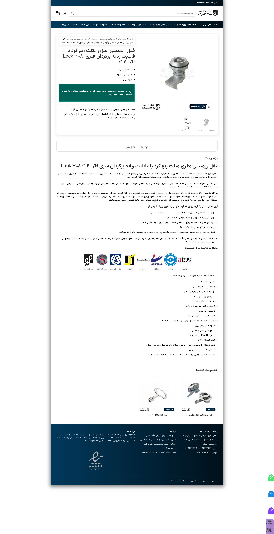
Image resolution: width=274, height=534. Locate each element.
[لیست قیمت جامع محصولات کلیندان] (271, 495)
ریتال (125, 114)
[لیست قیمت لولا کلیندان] (271, 512)
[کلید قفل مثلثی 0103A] (157, 393)
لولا (203, 217)
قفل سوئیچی (112, 117)
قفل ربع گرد (74, 114)
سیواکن (118, 114)
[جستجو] (72, 13)
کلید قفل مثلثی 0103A (158, 415)
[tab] (143, 146)
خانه (131, 39)
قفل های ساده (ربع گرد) (76, 39)
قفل (111, 114)
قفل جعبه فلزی (87, 114)
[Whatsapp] (271, 479)
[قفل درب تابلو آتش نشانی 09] (199, 393)
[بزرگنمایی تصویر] (209, 106)
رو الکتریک (205, 173)
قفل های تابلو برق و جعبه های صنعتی (108, 39)
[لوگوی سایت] (208, 13)
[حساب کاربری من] (65, 13)
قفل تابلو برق (102, 114)
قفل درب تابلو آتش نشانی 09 (199, 415)
